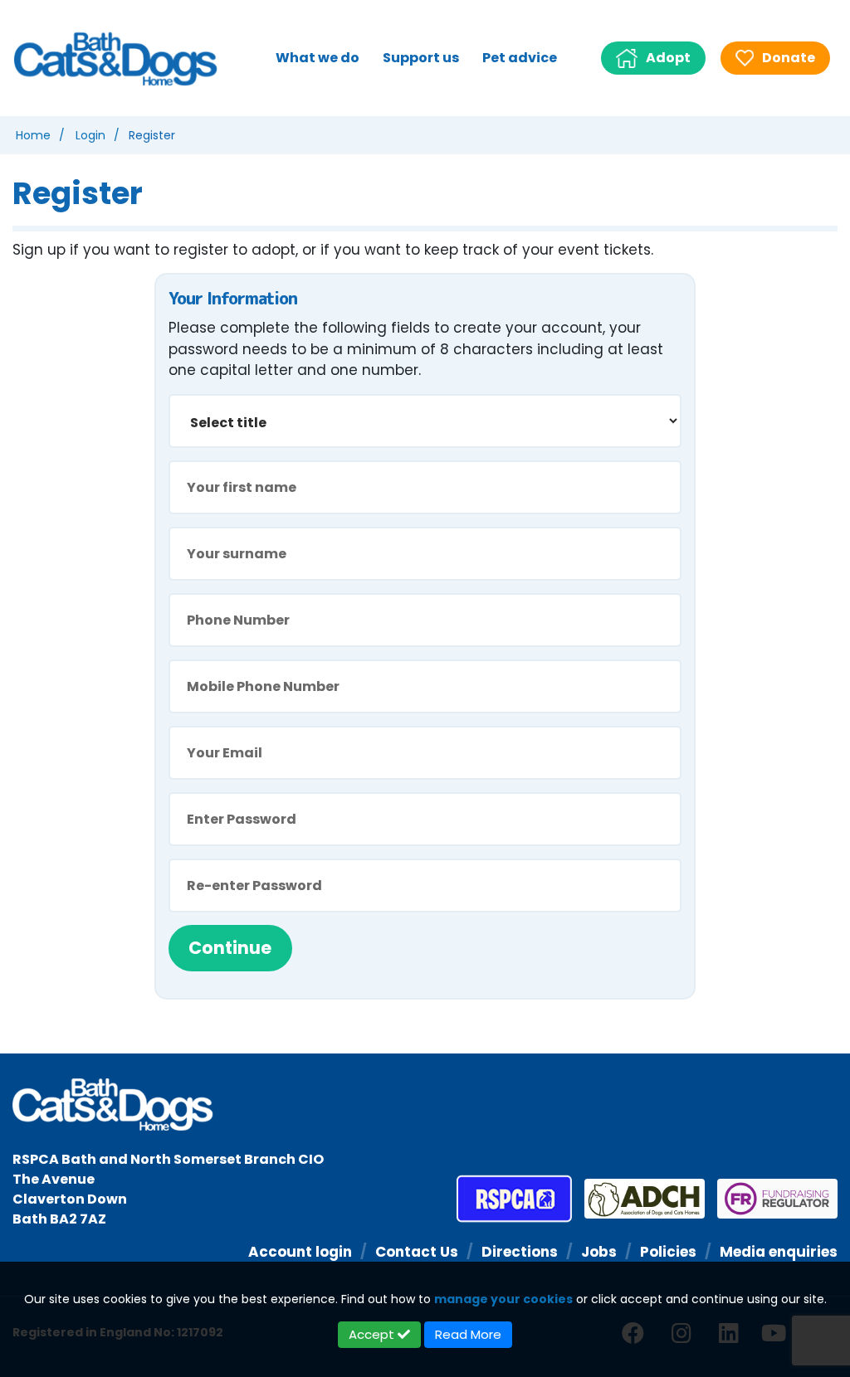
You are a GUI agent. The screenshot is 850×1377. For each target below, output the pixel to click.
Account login (300, 1252)
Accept (373, 1334)
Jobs (599, 1252)
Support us (421, 57)
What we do (317, 57)
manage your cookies (503, 1299)
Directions (519, 1252)
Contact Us (416, 1252)
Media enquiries (779, 1252)
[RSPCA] (514, 1199)
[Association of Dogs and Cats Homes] (638, 1199)
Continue (229, 948)
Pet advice (519, 57)
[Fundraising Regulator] (771, 1199)
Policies (668, 1252)
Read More (468, 1334)
